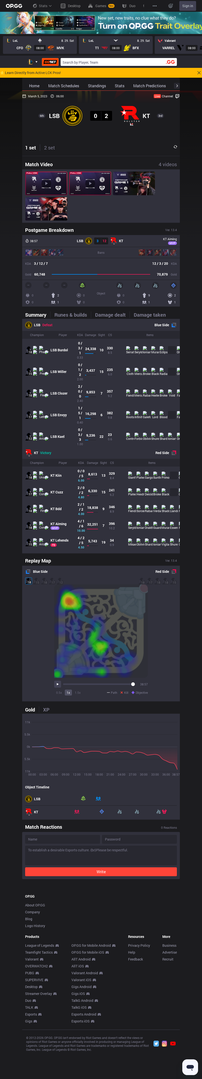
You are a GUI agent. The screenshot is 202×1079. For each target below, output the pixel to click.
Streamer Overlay (38, 993)
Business (169, 945)
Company (32, 912)
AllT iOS (77, 966)
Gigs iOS (78, 993)
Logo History (35, 925)
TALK (29, 1007)
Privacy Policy (139, 945)
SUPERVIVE (34, 979)
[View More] (155, 6)
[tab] (37, 314)
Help (131, 952)
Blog (28, 918)
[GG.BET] (50, 62)
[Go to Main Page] (14, 6)
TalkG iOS (79, 1007)
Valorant (32, 959)
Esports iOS (80, 1021)
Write (101, 871)
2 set (49, 147)
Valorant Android (84, 973)
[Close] (199, 73)
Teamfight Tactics (39, 952)
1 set (30, 147)
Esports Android (83, 1014)
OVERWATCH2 (36, 966)
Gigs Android (81, 986)
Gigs (28, 1021)
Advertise (169, 952)
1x (68, 693)
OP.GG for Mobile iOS (87, 952)
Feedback (135, 959)
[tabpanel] (101, 436)
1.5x (78, 693)
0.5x (59, 693)
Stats (43, 5)
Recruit (167, 959)
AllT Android (81, 959)
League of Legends (39, 945)
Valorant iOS (81, 979)
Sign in (187, 5)
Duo (28, 1000)
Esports (31, 1014)
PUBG (29, 973)
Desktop (31, 986)
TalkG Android (82, 1000)
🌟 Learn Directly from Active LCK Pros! (30, 73)
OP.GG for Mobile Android (91, 945)
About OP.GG (35, 905)
